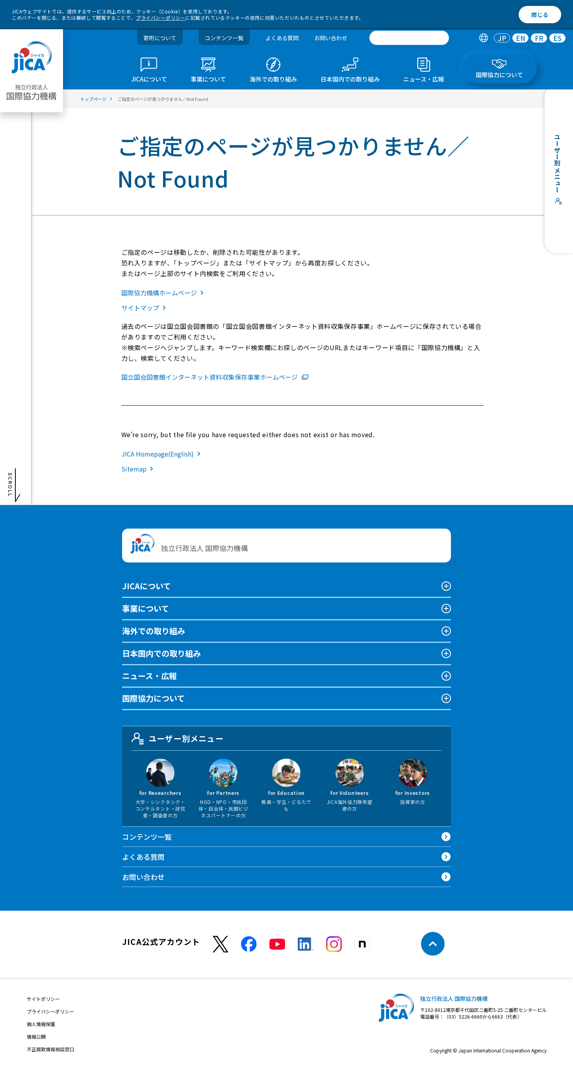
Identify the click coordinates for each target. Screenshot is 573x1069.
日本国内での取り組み (161, 653)
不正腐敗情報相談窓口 (50, 1049)
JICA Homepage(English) (157, 453)
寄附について (159, 38)
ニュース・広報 (149, 675)
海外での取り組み (153, 631)
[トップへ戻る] (433, 944)
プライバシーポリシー (160, 17)
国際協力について (153, 698)
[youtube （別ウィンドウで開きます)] (277, 944)
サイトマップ (140, 307)
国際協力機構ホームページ (159, 292)
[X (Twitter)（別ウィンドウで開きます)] (220, 944)
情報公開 (36, 1036)
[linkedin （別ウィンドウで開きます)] (305, 944)
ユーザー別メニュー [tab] (186, 738)
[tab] (483, 38)
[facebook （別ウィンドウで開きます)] (249, 944)
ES (557, 38)
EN (520, 38)
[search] (409, 38)
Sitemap (133, 468)
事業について (145, 608)
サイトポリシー (43, 998)
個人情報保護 (41, 1024)
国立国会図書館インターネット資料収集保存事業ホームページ (209, 377)
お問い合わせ (330, 38)
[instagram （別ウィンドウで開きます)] (334, 944)
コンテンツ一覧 (224, 38)
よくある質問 (282, 38)
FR (539, 38)
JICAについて (146, 586)
